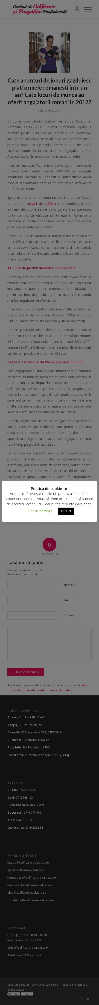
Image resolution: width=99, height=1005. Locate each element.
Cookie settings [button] (40, 511)
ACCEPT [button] (66, 511)
